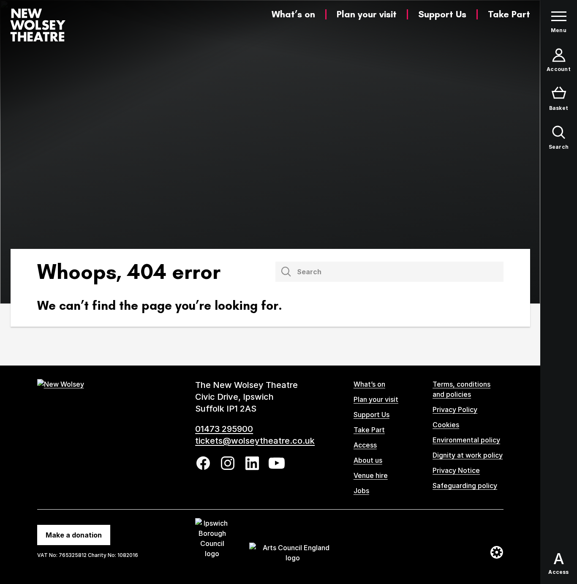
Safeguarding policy (465, 485)
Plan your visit (367, 14)
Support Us (442, 14)
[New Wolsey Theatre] (37, 24)
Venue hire (371, 475)
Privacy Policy (455, 409)
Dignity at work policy (468, 455)
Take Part (509, 14)
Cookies (446, 424)
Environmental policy (466, 440)
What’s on (293, 14)
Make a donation (74, 535)
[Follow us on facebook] (203, 463)
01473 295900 (224, 429)
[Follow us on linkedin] (252, 463)
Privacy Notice (456, 470)
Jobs (361, 490)
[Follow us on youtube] (277, 463)
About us (368, 460)
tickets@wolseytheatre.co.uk (255, 441)
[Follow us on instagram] (228, 463)
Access (365, 445)
